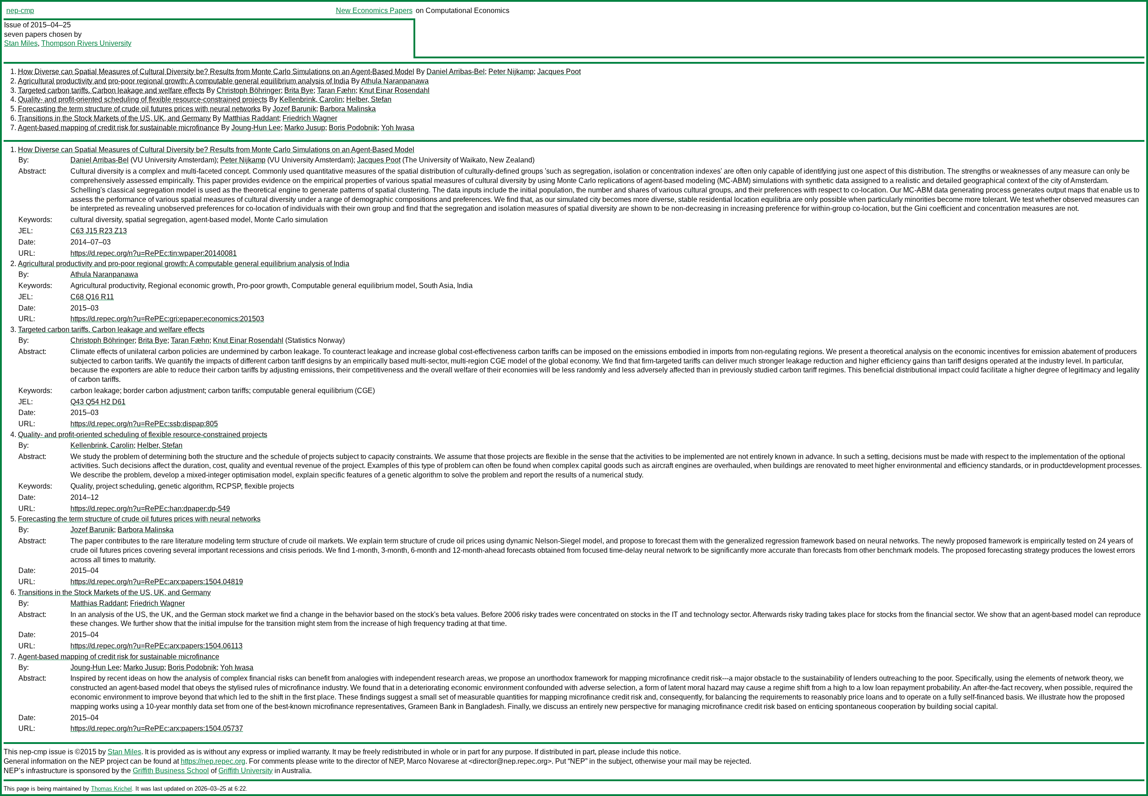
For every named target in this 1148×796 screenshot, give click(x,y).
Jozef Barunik (294, 109)
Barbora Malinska (348, 109)
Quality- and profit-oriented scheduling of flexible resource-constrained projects (142, 99)
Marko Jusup (304, 127)
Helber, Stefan (368, 99)
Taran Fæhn (336, 90)
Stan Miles (21, 43)
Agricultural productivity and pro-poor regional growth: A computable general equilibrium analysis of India (183, 81)
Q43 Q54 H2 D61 (98, 402)
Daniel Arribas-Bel (455, 71)
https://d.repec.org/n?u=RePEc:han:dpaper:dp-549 (150, 508)
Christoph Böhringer (249, 90)
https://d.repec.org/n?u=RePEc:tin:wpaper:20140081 (153, 253)
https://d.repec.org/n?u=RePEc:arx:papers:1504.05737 (156, 728)
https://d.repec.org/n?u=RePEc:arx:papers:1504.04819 (156, 582)
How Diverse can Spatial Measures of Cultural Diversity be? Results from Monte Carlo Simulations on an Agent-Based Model (216, 71)
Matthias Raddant (251, 118)
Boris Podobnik (353, 127)
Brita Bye (298, 90)
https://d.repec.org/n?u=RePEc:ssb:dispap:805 (144, 424)
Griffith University (245, 770)
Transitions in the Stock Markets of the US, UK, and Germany (114, 118)
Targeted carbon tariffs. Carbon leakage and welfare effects (111, 90)
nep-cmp (20, 10)
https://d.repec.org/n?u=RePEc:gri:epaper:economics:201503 (167, 319)
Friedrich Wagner (310, 118)
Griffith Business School (171, 770)
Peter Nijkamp (511, 71)
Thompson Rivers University (86, 43)
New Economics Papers (374, 10)
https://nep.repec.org (213, 761)
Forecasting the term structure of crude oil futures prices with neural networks (139, 109)
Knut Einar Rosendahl (394, 90)
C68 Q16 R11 (92, 297)
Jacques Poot (559, 71)
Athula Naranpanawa (395, 81)
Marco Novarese (433, 761)
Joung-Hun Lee (256, 127)
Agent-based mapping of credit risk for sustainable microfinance (118, 127)
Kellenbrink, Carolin (311, 99)
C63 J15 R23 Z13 (98, 231)
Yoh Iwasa (397, 127)
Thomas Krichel (111, 788)
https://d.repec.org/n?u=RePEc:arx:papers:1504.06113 (156, 646)
